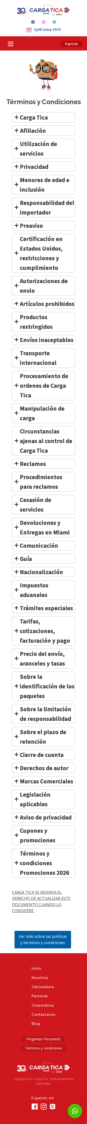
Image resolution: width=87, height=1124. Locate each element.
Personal (40, 996)
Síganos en (43, 1098)
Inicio (36, 968)
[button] (75, 1111)
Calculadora (43, 987)
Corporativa (43, 1005)
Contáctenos (44, 1014)
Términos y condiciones (43, 1048)
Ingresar (71, 44)
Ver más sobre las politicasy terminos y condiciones (43, 939)
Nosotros (40, 978)
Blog (36, 1024)
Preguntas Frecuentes (43, 1039)
